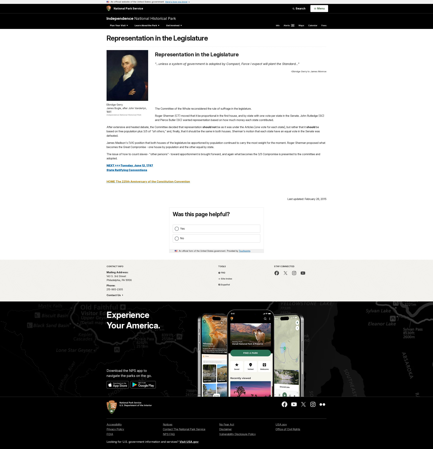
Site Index (226, 278)
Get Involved (172, 25)
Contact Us (114, 295)
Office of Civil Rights (288, 429)
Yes (182, 228)
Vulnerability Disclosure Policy (237, 434)
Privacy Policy (115, 429)
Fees (323, 25)
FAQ (222, 272)
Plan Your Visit (118, 25)
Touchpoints (244, 250)
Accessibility (114, 424)
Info (278, 25)
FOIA (110, 434)
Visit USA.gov (189, 441)
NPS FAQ (169, 434)
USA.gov (281, 424)
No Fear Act (226, 424)
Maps (301, 25)
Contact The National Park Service (184, 429)
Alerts (288, 25)
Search (300, 8)
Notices (167, 424)
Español (225, 284)
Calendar (312, 25)
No (182, 238)
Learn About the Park (146, 25)
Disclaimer (225, 429)
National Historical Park (141, 18)
